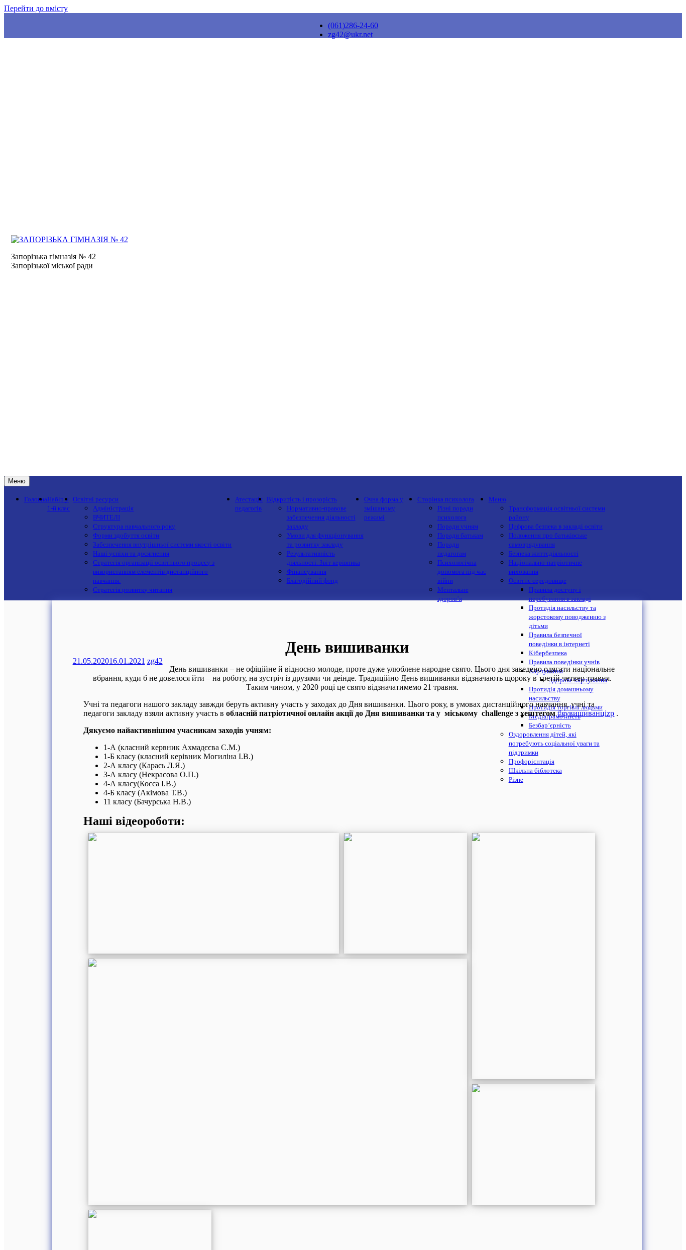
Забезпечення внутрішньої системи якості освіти (162, 544)
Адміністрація (113, 508)
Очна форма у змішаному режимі (383, 508)
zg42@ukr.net (350, 34)
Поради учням (457, 526)
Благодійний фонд (312, 580)
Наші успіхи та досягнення (131, 553)
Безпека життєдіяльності (544, 553)
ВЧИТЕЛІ (106, 517)
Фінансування (306, 571)
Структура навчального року (134, 526)
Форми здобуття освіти (126, 535)
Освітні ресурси (96, 499)
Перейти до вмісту (36, 8)
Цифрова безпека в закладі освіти (556, 526)
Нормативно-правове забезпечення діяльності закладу (321, 517)
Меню (17, 481)
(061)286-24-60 (353, 25)
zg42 (155, 661)
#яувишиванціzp (585, 713)
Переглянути (214, 893)
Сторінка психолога (445, 499)
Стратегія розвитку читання (132, 589)
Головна (35, 499)
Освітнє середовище (537, 580)
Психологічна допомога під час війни (461, 571)
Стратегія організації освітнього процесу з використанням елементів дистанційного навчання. (153, 571)
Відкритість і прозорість (302, 499)
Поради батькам (460, 535)
